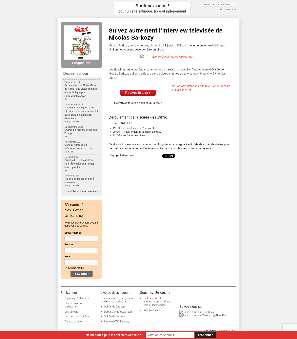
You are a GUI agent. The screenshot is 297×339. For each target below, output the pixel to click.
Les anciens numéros (77, 316)
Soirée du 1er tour (114, 316)
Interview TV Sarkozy (116, 321)
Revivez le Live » (138, 92)
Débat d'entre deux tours (118, 311)
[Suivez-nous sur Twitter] (194, 315)
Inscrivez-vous (152, 310)
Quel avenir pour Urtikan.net (74, 305)
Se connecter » (227, 9)
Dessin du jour (75, 73)
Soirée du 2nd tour (114, 306)
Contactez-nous (74, 321)
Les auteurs (71, 311)
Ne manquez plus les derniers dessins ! (113, 335)
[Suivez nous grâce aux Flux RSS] (220, 315)
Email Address (73, 232)
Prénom (69, 244)
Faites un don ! (152, 298)
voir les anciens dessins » (83, 191)
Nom (67, 256)
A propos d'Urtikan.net (77, 298)
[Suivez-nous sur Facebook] (196, 312)
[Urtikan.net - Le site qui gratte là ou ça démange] (81, 8)
